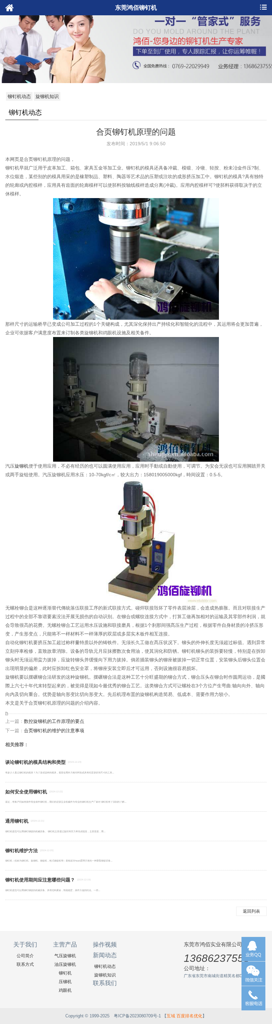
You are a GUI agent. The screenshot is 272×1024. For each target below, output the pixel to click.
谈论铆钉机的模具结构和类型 (35, 762)
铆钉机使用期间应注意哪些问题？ (40, 879)
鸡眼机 (65, 990)
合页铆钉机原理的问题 (136, 131)
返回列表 (251, 911)
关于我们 (25, 944)
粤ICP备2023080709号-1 (137, 1015)
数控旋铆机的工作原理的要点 (54, 721)
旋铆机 (22, 466)
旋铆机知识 (47, 96)
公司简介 (25, 955)
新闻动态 (105, 955)
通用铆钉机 (17, 821)
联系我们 (105, 983)
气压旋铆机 (65, 955)
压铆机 (65, 981)
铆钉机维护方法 (21, 850)
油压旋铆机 (65, 964)
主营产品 (65, 944)
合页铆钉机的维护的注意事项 (54, 730)
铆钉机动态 (19, 96)
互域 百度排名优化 (184, 1015)
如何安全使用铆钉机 (26, 791)
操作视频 (105, 944)
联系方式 (25, 964)
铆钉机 (65, 972)
